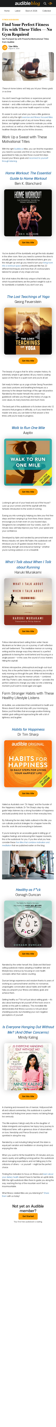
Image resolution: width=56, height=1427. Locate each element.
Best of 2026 (31, 11)
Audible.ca (18, 149)
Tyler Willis (13, 46)
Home (7, 11)
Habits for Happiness (28, 729)
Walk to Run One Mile (28, 428)
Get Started (28, 1216)
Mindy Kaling (28, 1037)
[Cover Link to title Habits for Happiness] (28, 763)
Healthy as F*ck (28, 890)
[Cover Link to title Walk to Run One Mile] (28, 462)
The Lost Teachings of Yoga (28, 297)
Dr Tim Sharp (28, 734)
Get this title (28, 242)
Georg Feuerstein (28, 302)
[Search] (45, 3)
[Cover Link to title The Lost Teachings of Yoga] (28, 331)
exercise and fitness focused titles (37, 117)
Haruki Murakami (28, 572)
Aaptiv (28, 433)
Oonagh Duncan (28, 895)
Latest (17, 11)
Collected (46, 11)
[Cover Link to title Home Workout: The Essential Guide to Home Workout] (28, 212)
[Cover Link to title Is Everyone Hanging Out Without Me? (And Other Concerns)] (28, 1066)
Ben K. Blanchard (28, 183)
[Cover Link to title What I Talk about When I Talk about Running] (28, 601)
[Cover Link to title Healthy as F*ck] (28, 924)
